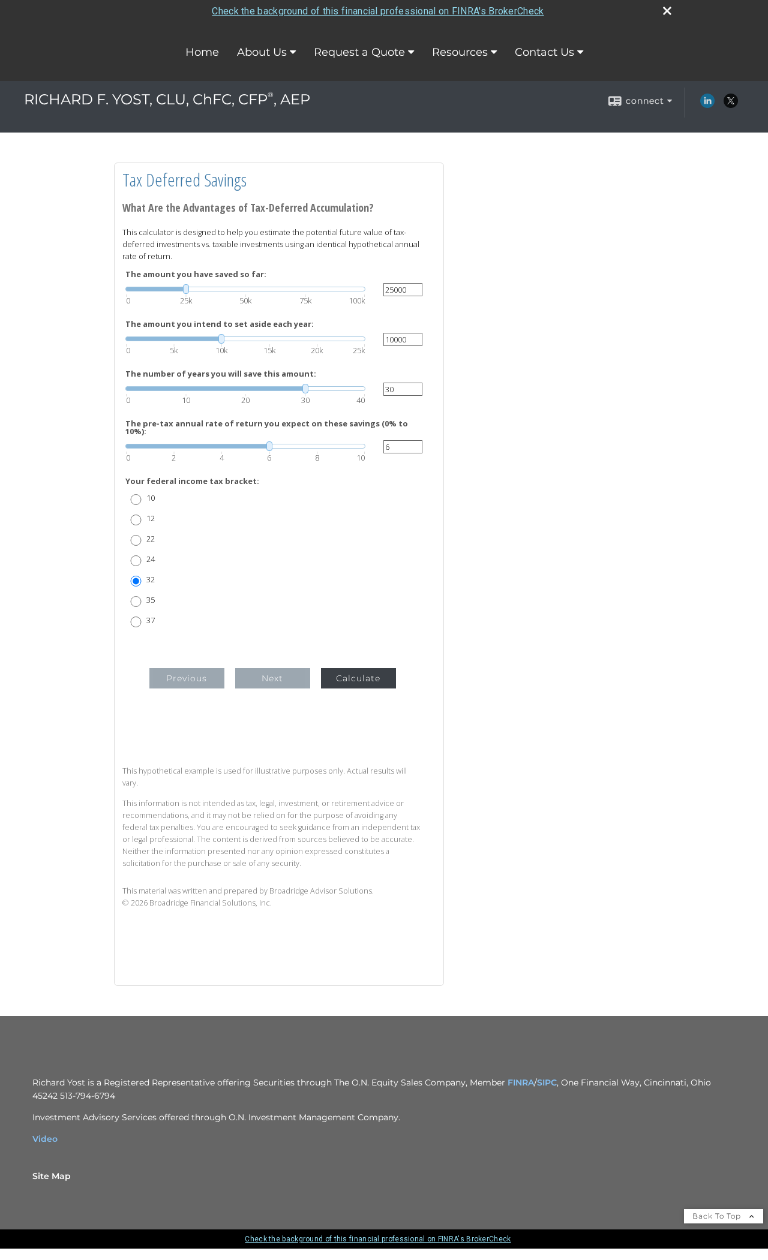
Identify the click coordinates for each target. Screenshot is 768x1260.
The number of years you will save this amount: (220, 374)
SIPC (547, 1082)
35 (150, 600)
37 (150, 620)
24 (150, 559)
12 (150, 518)
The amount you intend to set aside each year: (219, 324)
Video (45, 1138)
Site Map (51, 1176)
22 (150, 539)
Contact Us (544, 52)
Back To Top (717, 1215)
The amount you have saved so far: (195, 274)
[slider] (245, 289)
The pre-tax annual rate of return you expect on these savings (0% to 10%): (266, 427)
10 (150, 498)
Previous (186, 678)
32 (150, 580)
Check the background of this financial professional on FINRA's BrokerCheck (378, 11)
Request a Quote (359, 52)
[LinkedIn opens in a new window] (707, 105)
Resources (460, 52)
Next (272, 678)
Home (202, 52)
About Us (262, 52)
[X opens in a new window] (731, 105)
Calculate (358, 678)
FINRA (521, 1082)
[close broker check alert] (667, 11)
